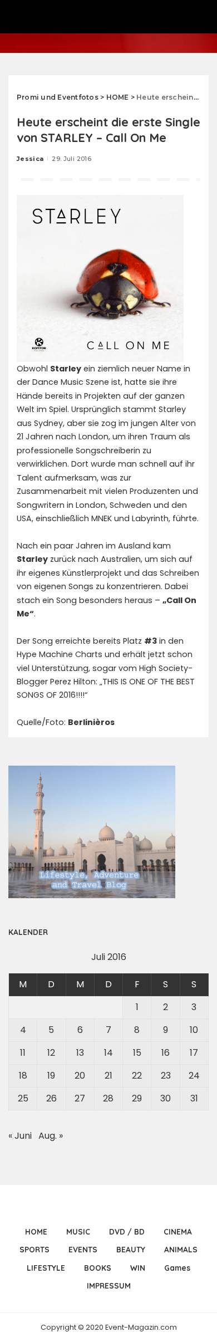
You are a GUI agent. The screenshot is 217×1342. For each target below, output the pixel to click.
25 (23, 1098)
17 (194, 1052)
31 (194, 1098)
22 (137, 1075)
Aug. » (50, 1135)
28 (108, 1098)
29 (137, 1098)
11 (23, 1052)
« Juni (20, 1135)
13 (80, 1052)
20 (80, 1075)
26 (51, 1098)
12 (51, 1052)
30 (165, 1098)
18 (23, 1075)
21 (108, 1075)
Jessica (30, 159)
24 (194, 1075)
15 (137, 1052)
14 (108, 1052)
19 (51, 1075)
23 (166, 1075)
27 (80, 1098)
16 (165, 1052)
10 (194, 1029)
